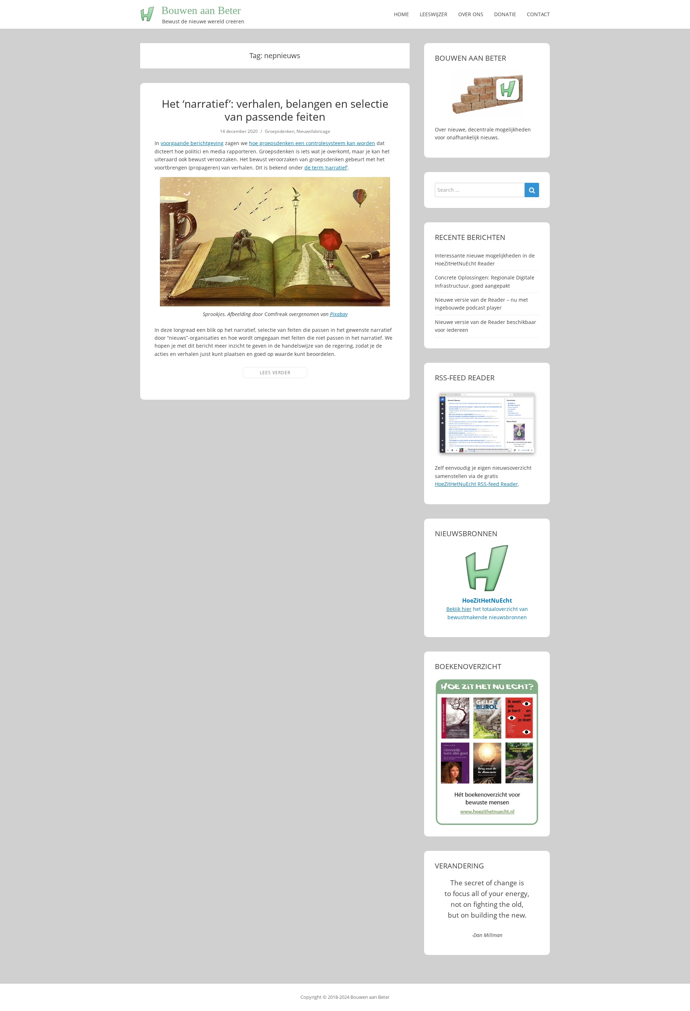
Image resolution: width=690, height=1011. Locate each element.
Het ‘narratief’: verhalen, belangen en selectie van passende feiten (275, 110)
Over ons (470, 14)
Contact (538, 14)
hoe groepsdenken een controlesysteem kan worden (312, 143)
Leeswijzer (433, 14)
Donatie (505, 14)
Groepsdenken (279, 131)
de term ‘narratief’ (326, 167)
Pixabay (339, 314)
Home (401, 14)
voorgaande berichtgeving (192, 143)
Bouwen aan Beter (201, 10)
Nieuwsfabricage (313, 131)
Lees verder (275, 373)
